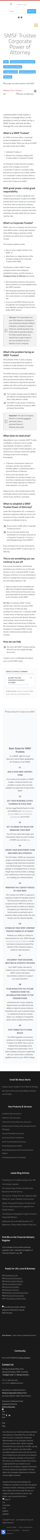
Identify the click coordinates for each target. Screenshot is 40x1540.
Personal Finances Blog (15, 1296)
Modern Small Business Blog (17, 1293)
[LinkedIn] (21, 17)
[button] (36, 25)
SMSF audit (7, 77)
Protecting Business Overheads (14, 1157)
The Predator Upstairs (10, 1184)
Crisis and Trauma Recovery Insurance (16, 1122)
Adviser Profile (11, 1527)
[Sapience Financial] (21, 4)
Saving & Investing (12, 1287)
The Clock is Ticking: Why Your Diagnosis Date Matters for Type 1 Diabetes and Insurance (19, 1197)
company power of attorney (12, 67)
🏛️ (35, 90)
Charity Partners (24, 1358)
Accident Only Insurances (11, 1114)
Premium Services (12, 1290)
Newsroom (25, 1530)
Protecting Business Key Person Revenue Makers (17, 1151)
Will (23, 811)
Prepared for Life (11, 1275)
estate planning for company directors (22, 62)
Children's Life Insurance (11, 1118)
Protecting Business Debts (12, 1146)
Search (32, 11)
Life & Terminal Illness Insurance (14, 1142)
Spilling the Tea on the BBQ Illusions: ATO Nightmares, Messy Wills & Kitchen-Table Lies (19, 1223)
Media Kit (10, 1533)
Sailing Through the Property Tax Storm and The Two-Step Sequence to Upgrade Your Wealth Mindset (18, 1206)
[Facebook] (18, 17)
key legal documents (10, 72)
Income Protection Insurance (13, 1134)
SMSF (6, 62)
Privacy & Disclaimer (25, 1527)
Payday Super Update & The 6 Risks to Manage (20, 1087)
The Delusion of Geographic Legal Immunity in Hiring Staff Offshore (19, 1215)
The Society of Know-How (16, 1299)
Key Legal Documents (13, 1284)
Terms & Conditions (13, 1530)
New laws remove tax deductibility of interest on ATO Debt (19, 1092)
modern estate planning (27, 72)
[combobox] (16, 11)
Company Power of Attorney (18, 941)
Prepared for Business (13, 1278)
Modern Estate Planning (14, 1281)
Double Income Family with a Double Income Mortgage (19, 1127)
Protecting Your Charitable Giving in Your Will (19, 1180)
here (28, 840)
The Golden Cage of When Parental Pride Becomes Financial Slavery (17, 1190)
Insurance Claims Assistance (13, 1138)
